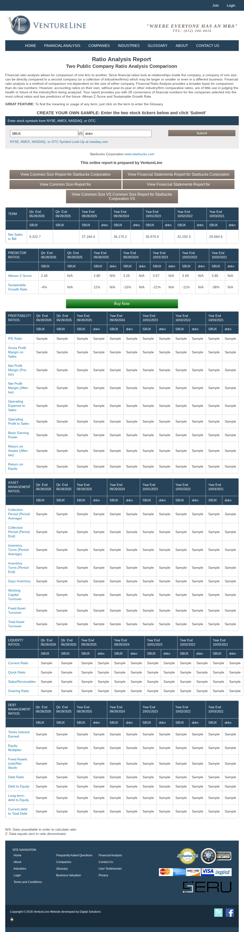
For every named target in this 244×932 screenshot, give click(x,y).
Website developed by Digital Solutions (75, 911)
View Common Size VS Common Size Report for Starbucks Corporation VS (122, 196)
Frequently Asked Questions (74, 855)
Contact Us (207, 46)
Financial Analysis (62, 46)
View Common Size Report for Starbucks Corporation (65, 174)
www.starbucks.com (139, 154)
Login (231, 5)
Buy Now (122, 304)
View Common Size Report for (65, 184)
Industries (129, 46)
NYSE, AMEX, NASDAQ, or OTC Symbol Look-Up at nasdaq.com (59, 142)
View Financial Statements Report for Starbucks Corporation (178, 174)
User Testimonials (110, 868)
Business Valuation (68, 875)
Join (215, 5)
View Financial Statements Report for (178, 184)
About (182, 46)
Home (30, 46)
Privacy (103, 875)
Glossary (158, 46)
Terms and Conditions (28, 882)
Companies (99, 46)
